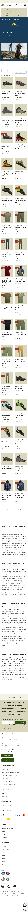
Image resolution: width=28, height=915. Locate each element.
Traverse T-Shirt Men (6, 228)
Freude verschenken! (6, 805)
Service (3, 858)
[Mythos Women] (20, 163)
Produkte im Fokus (5, 837)
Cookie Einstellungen (5, 895)
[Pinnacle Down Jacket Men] (7, 485)
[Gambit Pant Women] (7, 378)
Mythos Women (19, 174)
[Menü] (25, 5)
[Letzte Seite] (20, 509)
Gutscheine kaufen (6, 801)
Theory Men (5, 442)
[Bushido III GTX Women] (20, 83)
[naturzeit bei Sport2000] (8, 873)
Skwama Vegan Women (6, 416)
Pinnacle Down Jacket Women (19, 496)
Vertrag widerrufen (8, 760)
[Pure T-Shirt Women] (20, 297)
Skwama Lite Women (19, 443)
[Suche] (16, 5)
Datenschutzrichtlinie (12, 726)
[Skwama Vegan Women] (7, 405)
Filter (8, 70)
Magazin (3, 824)
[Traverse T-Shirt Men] (7, 217)
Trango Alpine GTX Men (7, 175)
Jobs (2, 864)
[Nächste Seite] (18, 509)
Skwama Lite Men (6, 200)
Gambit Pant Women (5, 389)
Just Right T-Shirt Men (6, 335)
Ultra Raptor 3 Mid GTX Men (21, 121)
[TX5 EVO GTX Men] (7, 458)
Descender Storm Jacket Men (20, 282)
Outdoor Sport (4, 834)
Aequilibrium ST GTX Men (20, 148)
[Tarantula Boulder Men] (20, 190)
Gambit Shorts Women (5, 362)
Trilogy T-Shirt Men (7, 308)
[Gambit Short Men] (20, 324)
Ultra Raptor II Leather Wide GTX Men (20, 389)
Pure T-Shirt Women (18, 309)
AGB (8, 891)
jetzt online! (4, 796)
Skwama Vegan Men (19, 416)
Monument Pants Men (20, 255)
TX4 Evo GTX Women (5, 148)
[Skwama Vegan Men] (20, 405)
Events (3, 861)
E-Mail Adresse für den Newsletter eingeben (12, 719)
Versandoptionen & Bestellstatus (9, 775)
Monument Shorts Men (20, 228)
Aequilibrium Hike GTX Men (20, 470)
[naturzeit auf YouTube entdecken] (14, 887)
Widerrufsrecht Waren (15, 891)
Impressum (3, 891)
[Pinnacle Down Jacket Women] (20, 485)
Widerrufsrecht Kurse (5, 893)
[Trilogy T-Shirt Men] (7, 297)
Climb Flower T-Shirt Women (6, 282)
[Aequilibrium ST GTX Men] (20, 137)
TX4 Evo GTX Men (6, 93)
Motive (3, 855)
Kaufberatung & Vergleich (7, 828)
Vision (2, 852)
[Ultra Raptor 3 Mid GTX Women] (7, 110)
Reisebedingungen (15, 895)
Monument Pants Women (6, 255)
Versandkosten (17, 697)
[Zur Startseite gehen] (7, 5)
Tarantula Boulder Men (20, 201)
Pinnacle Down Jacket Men (6, 496)
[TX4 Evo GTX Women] (7, 137)
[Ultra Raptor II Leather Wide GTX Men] (20, 378)
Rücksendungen (5, 778)
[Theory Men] (7, 432)
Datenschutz (13, 893)
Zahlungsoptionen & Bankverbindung (10, 772)
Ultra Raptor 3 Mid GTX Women (7, 121)
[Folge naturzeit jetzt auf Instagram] (2, 887)
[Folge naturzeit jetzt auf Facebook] (8, 887)
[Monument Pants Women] (7, 244)
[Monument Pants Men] (20, 244)
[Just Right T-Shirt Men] (7, 324)
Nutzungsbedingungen (7, 728)
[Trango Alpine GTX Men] (7, 163)
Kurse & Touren (5, 789)
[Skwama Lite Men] (7, 190)
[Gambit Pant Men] (20, 351)
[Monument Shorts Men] (20, 217)
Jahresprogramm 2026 (6, 793)
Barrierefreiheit (21, 893)
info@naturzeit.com (8, 751)
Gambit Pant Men (20, 361)
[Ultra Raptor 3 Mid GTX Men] (20, 110)
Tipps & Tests (4, 831)
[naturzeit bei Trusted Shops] (3, 879)
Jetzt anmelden (21, 722)
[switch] (24, 910)
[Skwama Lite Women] (20, 432)
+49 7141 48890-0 (9, 749)
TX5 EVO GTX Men (7, 469)
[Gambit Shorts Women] (7, 351)
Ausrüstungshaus (5, 849)
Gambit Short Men (20, 334)
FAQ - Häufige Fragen (6, 781)
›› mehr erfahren (5, 40)
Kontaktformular (7, 755)
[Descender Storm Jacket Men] (20, 271)
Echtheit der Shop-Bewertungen (9, 784)
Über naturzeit (5, 842)
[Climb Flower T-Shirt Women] (7, 271)
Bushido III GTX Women (20, 94)
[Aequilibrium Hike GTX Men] (20, 458)
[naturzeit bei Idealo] (3, 873)
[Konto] (19, 5)
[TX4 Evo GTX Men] (7, 83)
